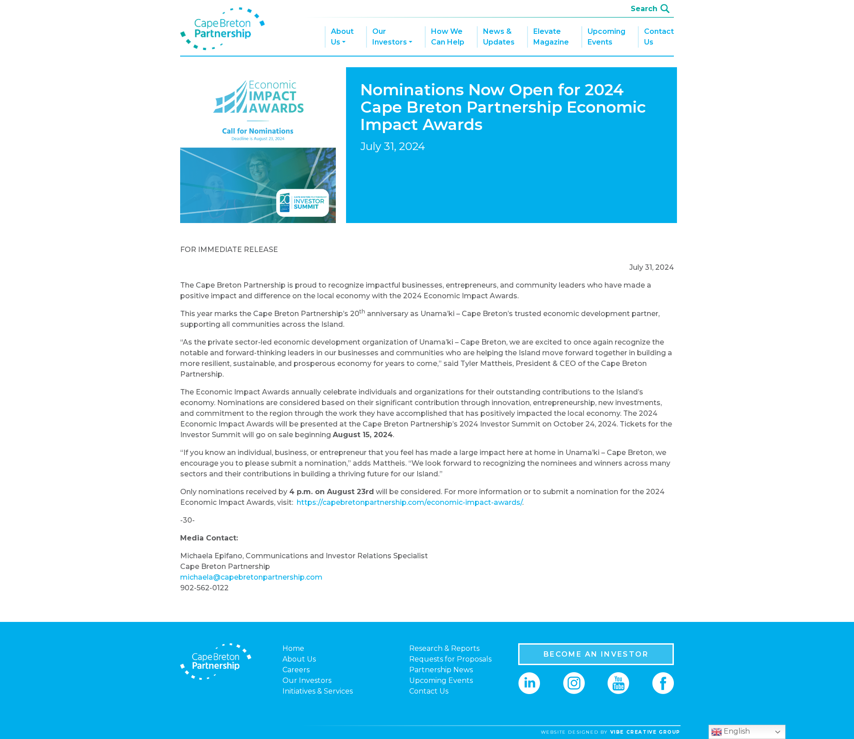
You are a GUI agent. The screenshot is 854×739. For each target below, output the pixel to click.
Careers (296, 670)
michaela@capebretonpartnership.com (251, 577)
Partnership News (441, 670)
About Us (342, 36)
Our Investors (389, 36)
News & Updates (499, 36)
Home (293, 648)
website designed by (611, 732)
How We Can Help (447, 36)
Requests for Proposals (450, 659)
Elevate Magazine (551, 36)
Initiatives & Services (317, 691)
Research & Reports (444, 648)
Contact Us (659, 36)
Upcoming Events (606, 36)
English (736, 731)
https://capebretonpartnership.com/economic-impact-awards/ (409, 502)
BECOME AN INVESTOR (596, 654)
